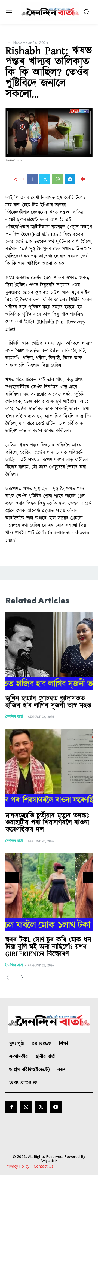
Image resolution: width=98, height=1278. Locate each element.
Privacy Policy (17, 1166)
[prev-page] (9, 977)
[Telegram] (70, 179)
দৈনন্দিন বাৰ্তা (14, 716)
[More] (82, 179)
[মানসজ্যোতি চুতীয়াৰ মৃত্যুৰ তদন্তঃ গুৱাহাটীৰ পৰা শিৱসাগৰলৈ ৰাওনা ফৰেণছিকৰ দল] (49, 768)
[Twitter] (44, 179)
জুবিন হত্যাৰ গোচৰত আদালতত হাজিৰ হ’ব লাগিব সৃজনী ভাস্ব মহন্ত (48, 701)
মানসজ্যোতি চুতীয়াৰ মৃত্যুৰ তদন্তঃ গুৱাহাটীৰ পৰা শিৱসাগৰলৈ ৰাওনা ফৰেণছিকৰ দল (47, 823)
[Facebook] (32, 179)
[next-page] (20, 977)
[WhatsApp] (57, 179)
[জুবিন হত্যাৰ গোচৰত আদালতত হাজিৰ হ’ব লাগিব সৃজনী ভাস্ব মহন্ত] (49, 651)
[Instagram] (26, 1107)
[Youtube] (56, 1107)
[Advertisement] (49, 1226)
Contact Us (43, 1166)
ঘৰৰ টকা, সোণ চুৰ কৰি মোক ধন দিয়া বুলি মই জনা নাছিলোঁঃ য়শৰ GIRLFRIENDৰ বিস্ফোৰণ (48, 947)
